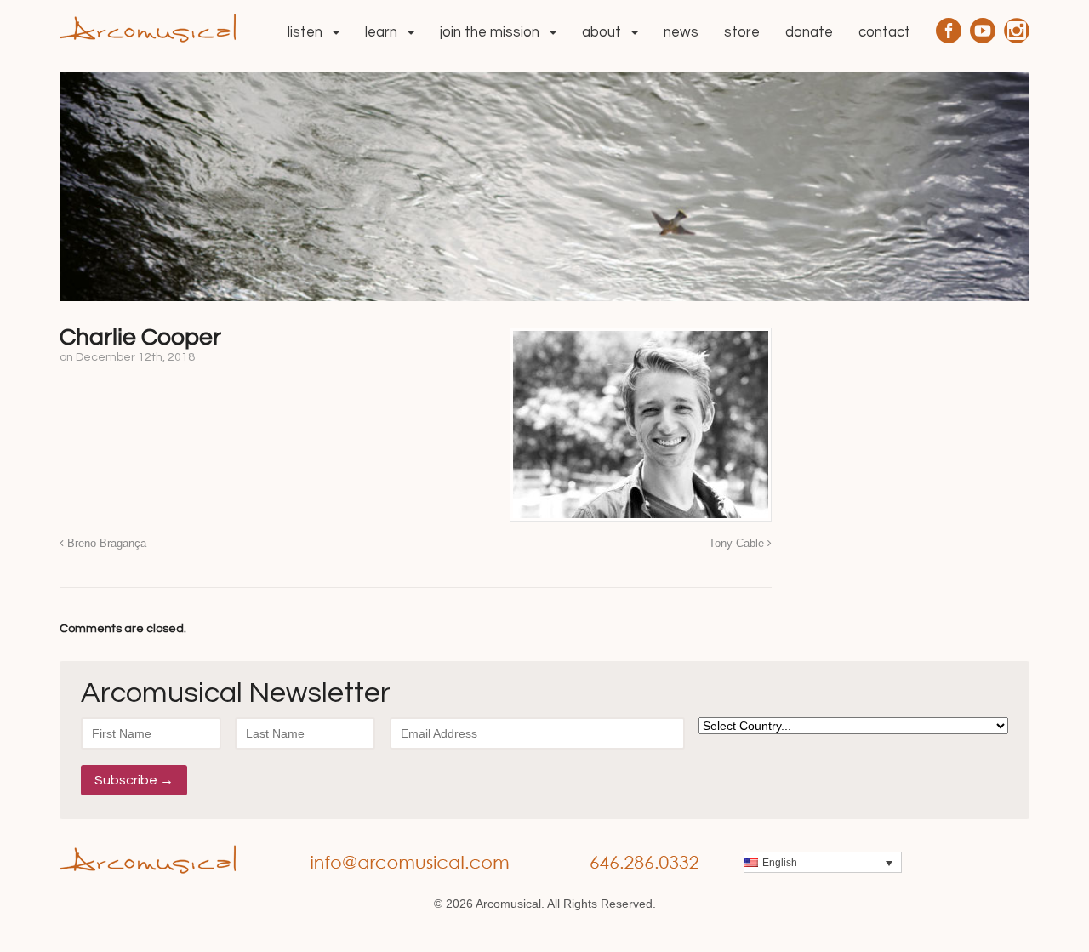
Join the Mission (489, 32)
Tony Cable (738, 544)
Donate (809, 32)
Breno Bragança (105, 544)
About (601, 32)
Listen (305, 32)
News (681, 32)
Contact (884, 32)
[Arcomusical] (148, 26)
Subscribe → (134, 780)
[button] (823, 862)
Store (742, 32)
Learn (381, 32)
